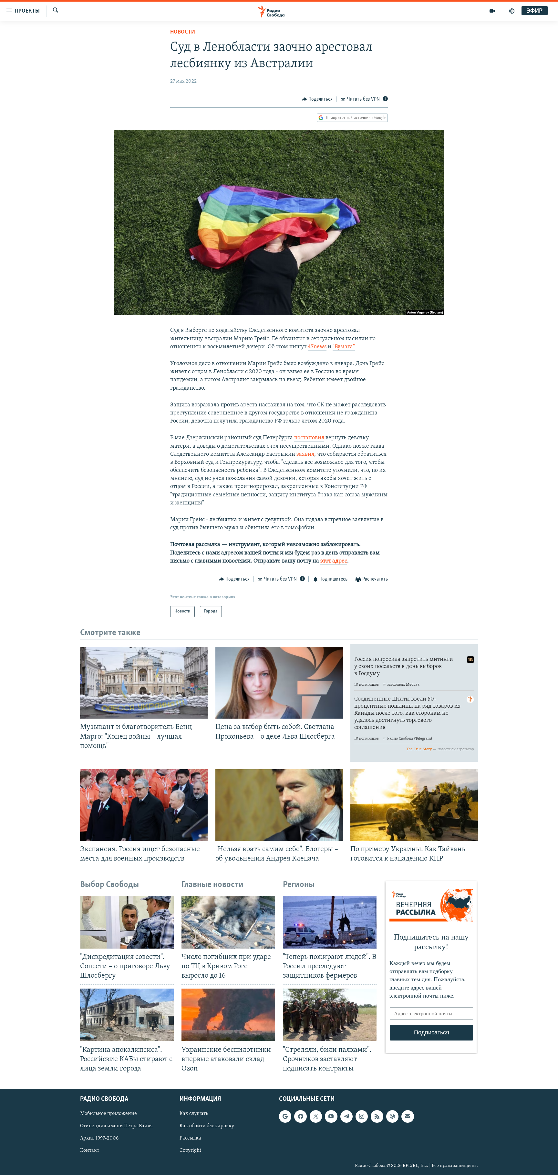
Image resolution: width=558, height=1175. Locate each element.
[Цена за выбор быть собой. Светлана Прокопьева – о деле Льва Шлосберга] (279, 683)
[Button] (317, 99)
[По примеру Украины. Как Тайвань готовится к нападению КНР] (414, 805)
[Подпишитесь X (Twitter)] (316, 1116)
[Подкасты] (392, 1116)
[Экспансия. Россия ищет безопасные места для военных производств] (144, 805)
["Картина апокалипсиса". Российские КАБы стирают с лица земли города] (127, 1015)
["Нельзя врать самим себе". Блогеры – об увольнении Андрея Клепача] (279, 805)
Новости (182, 32)
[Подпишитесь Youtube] (331, 1116)
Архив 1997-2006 (99, 1138)
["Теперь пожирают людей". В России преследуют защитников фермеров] (330, 922)
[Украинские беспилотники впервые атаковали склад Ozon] (228, 1015)
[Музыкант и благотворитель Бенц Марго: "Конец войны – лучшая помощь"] (144, 683)
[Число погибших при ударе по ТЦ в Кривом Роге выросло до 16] (228, 922)
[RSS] (377, 1116)
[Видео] (492, 11)
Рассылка (190, 1138)
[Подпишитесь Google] (285, 1116)
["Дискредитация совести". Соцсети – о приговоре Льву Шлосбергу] (127, 922)
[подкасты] (512, 11)
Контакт (89, 1150)
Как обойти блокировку (207, 1126)
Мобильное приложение (108, 1113)
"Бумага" (344, 347)
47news (317, 347)
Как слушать (194, 1113)
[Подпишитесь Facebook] (300, 1116)
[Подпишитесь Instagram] (362, 1116)
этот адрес (333, 561)
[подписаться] (407, 1116)
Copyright (190, 1150)
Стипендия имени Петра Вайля (116, 1126)
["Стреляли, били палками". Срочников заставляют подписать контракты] (330, 1015)
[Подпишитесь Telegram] (346, 1116)
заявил (305, 454)
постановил (309, 438)
